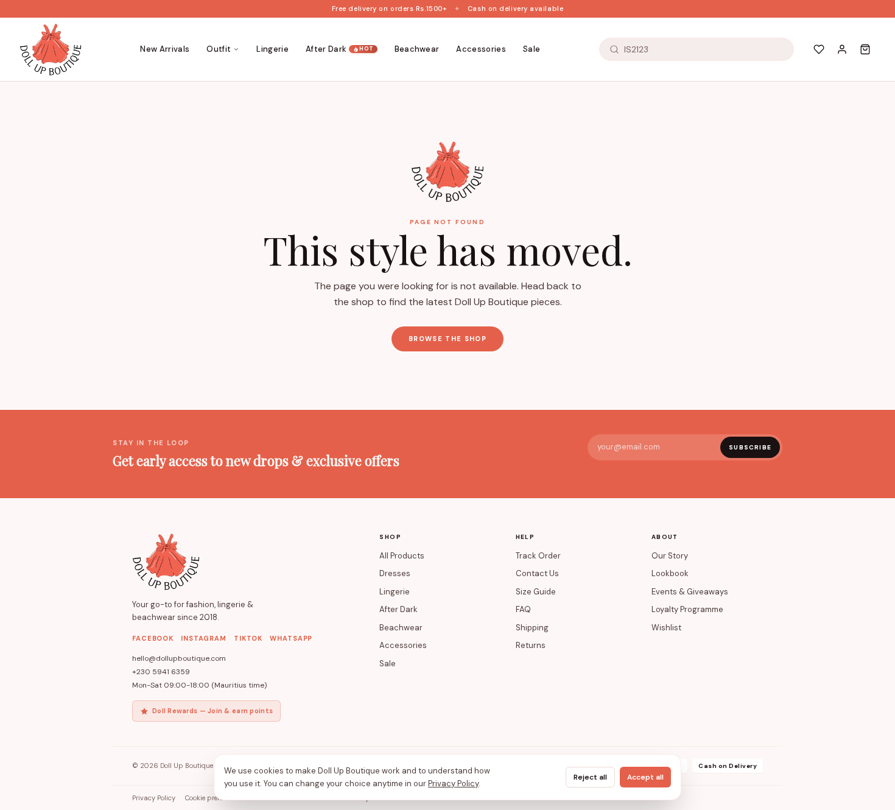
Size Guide (536, 591)
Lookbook (670, 573)
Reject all (590, 777)
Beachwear (417, 49)
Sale (531, 49)
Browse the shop (447, 338)
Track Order (538, 556)
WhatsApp (291, 638)
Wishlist (666, 627)
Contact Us (537, 573)
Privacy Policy (153, 798)
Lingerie (272, 49)
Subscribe (750, 447)
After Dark (340, 49)
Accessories (481, 49)
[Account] (842, 49)
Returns (531, 645)
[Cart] (865, 49)
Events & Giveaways (689, 591)
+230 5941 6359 (161, 672)
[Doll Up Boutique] (50, 49)
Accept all (645, 777)
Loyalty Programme (687, 609)
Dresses (394, 573)
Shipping (532, 627)
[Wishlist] (819, 49)
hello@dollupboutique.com (179, 658)
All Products (401, 556)
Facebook (153, 638)
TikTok (248, 638)
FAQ (523, 609)
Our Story (669, 556)
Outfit (218, 49)
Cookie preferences (214, 798)
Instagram (203, 638)
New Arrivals (164, 49)
